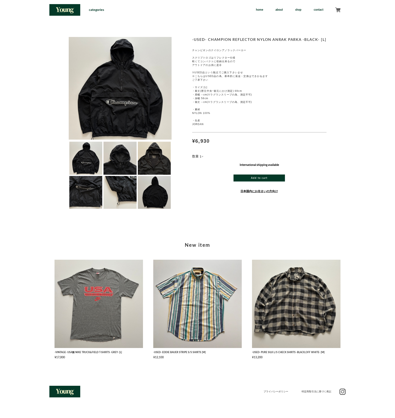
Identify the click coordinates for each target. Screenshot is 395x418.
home (259, 9)
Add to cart (259, 178)
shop (298, 9)
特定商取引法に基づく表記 (316, 391)
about (279, 9)
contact (318, 9)
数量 (195, 156)
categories (96, 9)
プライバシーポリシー (276, 391)
